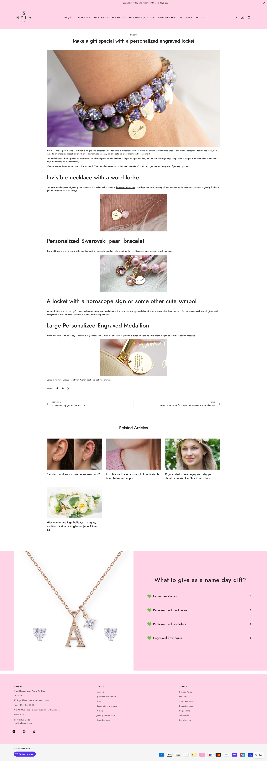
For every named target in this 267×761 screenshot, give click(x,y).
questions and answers (107, 696)
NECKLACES (100, 17)
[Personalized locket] (133, 273)
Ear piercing (185, 720)
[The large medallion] (133, 357)
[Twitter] (68, 388)
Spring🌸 (67, 17)
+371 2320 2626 (22, 719)
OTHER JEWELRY (165, 17)
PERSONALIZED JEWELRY (140, 17)
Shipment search (187, 701)
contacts (100, 691)
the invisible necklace (125, 187)
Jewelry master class (106, 715)
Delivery (183, 696)
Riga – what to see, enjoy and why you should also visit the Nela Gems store (188, 476)
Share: (50, 388)
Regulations (184, 710)
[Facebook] (57, 388)
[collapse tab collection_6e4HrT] (250, 610)
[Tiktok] (34, 731)
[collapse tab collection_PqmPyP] (250, 638)
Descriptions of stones (107, 706)
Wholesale (184, 715)
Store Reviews (103, 720)
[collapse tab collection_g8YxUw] (250, 596)
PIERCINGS (185, 17)
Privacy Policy (185, 691)
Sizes (99, 701)
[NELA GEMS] (24, 17)
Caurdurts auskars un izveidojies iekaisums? (73, 474)
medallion (83, 251)
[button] (249, 17)
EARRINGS (83, 17)
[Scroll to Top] (261, 746)
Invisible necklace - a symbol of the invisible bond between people (132, 476)
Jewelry (133, 35)
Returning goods (186, 706)
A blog (100, 710)
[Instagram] (24, 731)
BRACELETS (117, 17)
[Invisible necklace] (133, 212)
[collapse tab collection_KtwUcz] (250, 624)
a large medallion (93, 335)
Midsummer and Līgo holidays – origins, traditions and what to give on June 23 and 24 (72, 526)
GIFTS (199, 17)
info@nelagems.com (23, 723)
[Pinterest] (62, 388)
